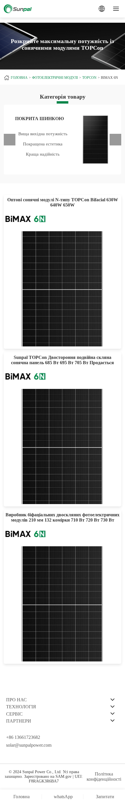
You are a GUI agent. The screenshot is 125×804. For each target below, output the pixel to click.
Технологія (21, 706)
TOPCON (89, 78)
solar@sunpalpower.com (28, 745)
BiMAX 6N (109, 78)
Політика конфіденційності (104, 776)
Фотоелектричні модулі (55, 78)
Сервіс (14, 713)
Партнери (18, 720)
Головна (19, 78)
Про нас (16, 699)
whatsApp (63, 796)
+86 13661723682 (23, 737)
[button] (9, 139)
